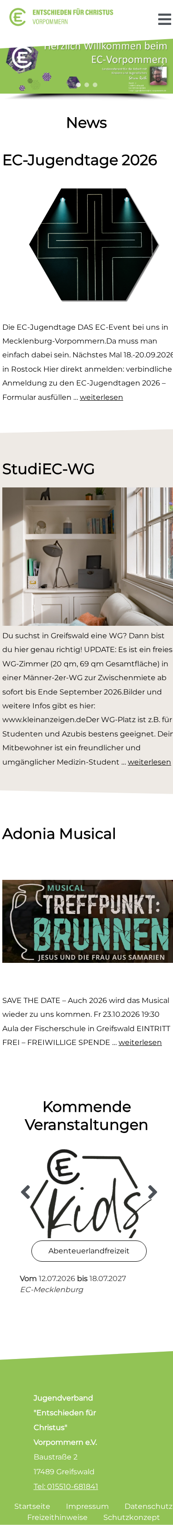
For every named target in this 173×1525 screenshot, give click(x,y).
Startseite (32, 1506)
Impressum (87, 1506)
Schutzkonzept (131, 1517)
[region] (86, 68)
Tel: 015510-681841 (66, 1486)
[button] (10, 64)
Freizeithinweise (57, 1517)
